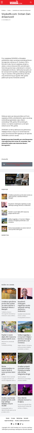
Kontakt (26, 418)
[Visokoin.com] (16, 2)
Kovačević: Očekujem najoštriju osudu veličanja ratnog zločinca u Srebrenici (19, 204)
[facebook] (11, 424)
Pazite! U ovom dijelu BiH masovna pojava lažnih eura (18, 212)
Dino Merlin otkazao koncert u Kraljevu (24, 400)
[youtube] (18, 424)
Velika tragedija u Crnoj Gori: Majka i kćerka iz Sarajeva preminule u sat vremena (19, 220)
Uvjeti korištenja (9, 420)
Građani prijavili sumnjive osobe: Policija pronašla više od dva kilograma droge (24, 370)
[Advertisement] (17, 40)
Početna (4, 10)
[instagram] (16, 424)
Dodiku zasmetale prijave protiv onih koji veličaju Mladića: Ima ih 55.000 (8, 402)
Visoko (9, 10)
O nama (13, 418)
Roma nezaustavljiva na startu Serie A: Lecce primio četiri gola (19, 228)
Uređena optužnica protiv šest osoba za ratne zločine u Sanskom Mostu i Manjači (20, 196)
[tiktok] (20, 424)
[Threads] (22, 424)
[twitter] (13, 424)
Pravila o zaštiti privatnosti (22, 420)
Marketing (19, 418)
